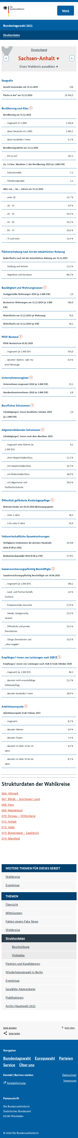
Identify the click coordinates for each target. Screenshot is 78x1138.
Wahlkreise (13, 930)
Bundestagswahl (17, 1058)
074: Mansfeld (11, 838)
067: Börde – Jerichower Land (21, 799)
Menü (65, 10)
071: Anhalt (9, 821)
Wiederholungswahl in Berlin (24, 972)
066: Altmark (10, 793)
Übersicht (12, 904)
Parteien (66, 1058)
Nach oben (70, 1027)
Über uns (26, 1064)
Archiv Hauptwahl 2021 (21, 1006)
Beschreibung (20, 947)
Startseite (17, 11)
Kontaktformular (16, 1083)
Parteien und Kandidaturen (23, 963)
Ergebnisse (13, 980)
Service (9, 1064)
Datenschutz (69, 1075)
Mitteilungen (14, 913)
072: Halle (8, 827)
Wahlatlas (18, 955)
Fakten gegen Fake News (22, 921)
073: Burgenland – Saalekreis (20, 833)
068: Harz (8, 804)
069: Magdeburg (12, 810)
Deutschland (39, 50)
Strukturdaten (11, 35)
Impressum (69, 1080)
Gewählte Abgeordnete (20, 989)
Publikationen (14, 997)
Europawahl (45, 1058)
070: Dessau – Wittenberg (18, 816)
